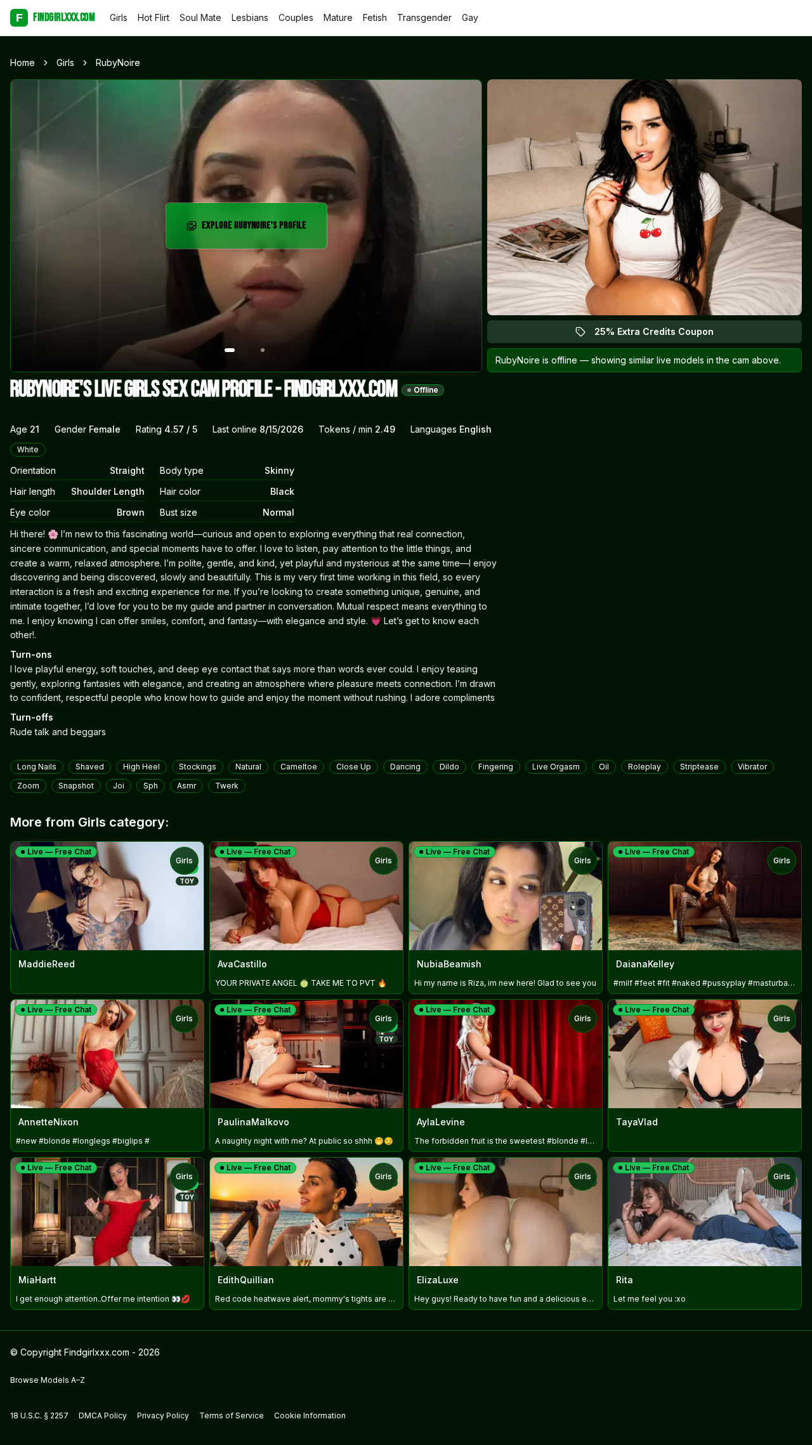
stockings (197, 766)
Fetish (375, 17)
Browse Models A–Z (47, 1380)
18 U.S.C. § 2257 (39, 1415)
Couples (295, 17)
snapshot (76, 785)
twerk (227, 785)
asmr (186, 785)
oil (604, 766)
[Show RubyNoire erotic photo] (230, 350)
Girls (119, 17)
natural (248, 766)
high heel (141, 766)
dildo (449, 766)
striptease (699, 766)
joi (118, 785)
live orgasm (556, 766)
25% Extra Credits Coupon (661, 334)
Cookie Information (310, 1415)
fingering (495, 766)
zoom (28, 785)
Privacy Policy (163, 1415)
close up (353, 766)
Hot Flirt (153, 17)
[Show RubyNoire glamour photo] (263, 350)
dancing (405, 766)
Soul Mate (200, 17)
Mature (338, 17)
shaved (89, 766)
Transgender (424, 17)
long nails (36, 766)
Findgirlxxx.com (55, 17)
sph (150, 785)
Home (22, 62)
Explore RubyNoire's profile (257, 229)
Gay (470, 17)
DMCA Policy (103, 1415)
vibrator (752, 766)
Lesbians (250, 17)
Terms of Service (231, 1415)
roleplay (644, 766)
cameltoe (298, 766)
